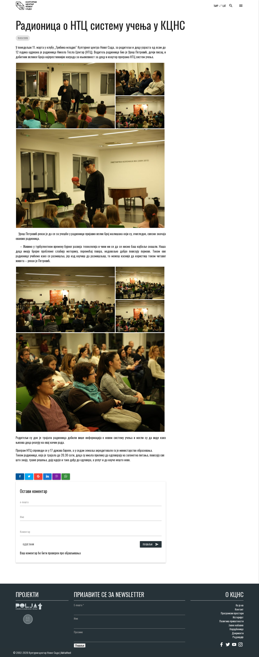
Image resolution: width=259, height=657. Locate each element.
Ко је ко (239, 605)
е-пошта (24, 502)
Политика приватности (231, 621)
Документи (237, 633)
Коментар (25, 532)
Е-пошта (79, 605)
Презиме (78, 632)
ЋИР (216, 6)
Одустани (28, 544)
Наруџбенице (236, 629)
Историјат (238, 617)
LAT (224, 6)
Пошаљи (151, 544)
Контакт (239, 609)
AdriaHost (66, 653)
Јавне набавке (236, 625)
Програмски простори (232, 613)
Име (22, 517)
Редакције (238, 637)
